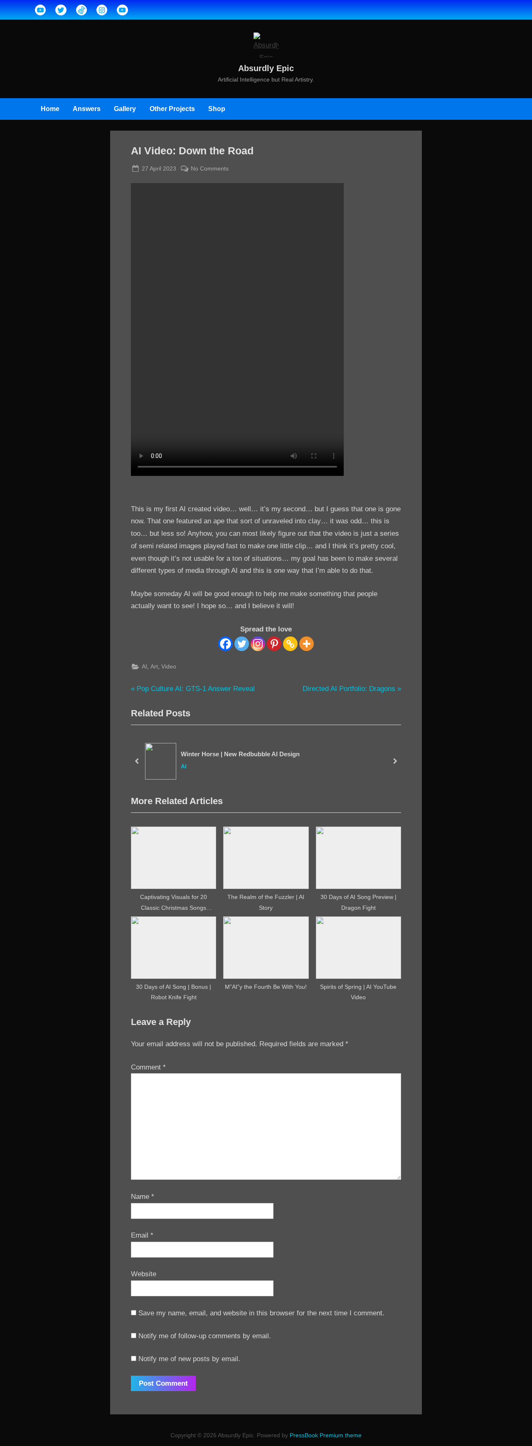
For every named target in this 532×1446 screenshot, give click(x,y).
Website (143, 1274)
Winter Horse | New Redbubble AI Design (240, 753)
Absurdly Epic (266, 68)
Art (154, 666)
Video (168, 666)
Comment (148, 1067)
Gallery (125, 108)
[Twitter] (241, 643)
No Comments (210, 169)
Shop (216, 108)
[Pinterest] (274, 643)
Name (142, 1197)
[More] (306, 643)
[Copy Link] (290, 643)
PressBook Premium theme (326, 1435)
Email (142, 1235)
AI (144, 666)
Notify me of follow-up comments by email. (204, 1336)
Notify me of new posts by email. (189, 1359)
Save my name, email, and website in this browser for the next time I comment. (261, 1313)
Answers (87, 108)
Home (50, 108)
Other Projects (172, 108)
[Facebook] (225, 643)
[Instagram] (258, 643)
